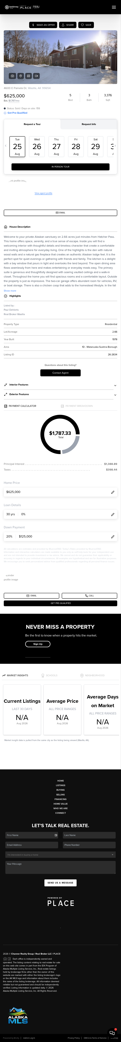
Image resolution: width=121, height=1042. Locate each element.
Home (60, 780)
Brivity (16, 1038)
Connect (60, 813)
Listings (60, 785)
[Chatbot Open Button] (112, 1033)
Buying (60, 790)
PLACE (56, 953)
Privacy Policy (74, 1038)
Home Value (61, 804)
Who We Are (60, 808)
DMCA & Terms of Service (95, 1038)
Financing (60, 799)
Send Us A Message (60, 882)
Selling (60, 794)
